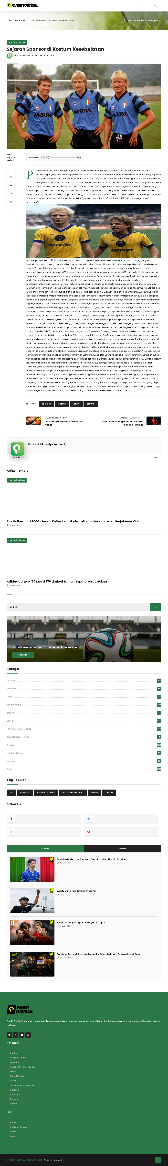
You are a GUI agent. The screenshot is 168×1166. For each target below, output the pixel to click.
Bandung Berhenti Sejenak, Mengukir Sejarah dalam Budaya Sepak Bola (98, 954)
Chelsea (94, 793)
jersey (76, 404)
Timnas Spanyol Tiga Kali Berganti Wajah (81, 922)
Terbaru (11, 712)
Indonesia (25, 793)
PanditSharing (14, 704)
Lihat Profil (18, 457)
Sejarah (90, 404)
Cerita (10, 769)
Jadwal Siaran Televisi (18, 737)
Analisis (10, 745)
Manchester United (46, 793)
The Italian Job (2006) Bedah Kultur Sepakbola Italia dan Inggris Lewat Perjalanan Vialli (73, 521)
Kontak (14, 1131)
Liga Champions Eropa (73, 793)
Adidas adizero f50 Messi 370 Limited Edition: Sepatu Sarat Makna (57, 581)
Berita (10, 720)
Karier (13, 1136)
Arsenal (109, 793)
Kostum (62, 404)
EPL (11, 793)
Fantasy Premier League (19, 728)
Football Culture (18, 20)
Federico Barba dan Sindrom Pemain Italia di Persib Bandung (92, 859)
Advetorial (12, 688)
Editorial (11, 680)
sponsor (46, 404)
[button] (11, 144)
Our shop (22, 655)
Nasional (11, 761)
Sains (9, 696)
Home (13, 1122)
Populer (45, 848)
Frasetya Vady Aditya (55, 444)
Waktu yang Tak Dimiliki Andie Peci (77, 890)
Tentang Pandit (18, 1127)
